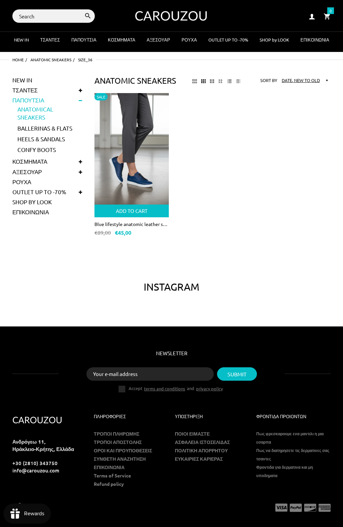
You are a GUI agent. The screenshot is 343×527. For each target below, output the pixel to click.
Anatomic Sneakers (50, 59)
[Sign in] (312, 16)
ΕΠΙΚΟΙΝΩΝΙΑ (30, 211)
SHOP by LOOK (32, 201)
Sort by (268, 80)
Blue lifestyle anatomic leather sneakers (131, 224)
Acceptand (176, 388)
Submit (237, 374)
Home (18, 59)
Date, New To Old (301, 80)
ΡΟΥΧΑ (21, 181)
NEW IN (22, 79)
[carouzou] (171, 15)
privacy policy (209, 388)
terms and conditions (164, 388)
